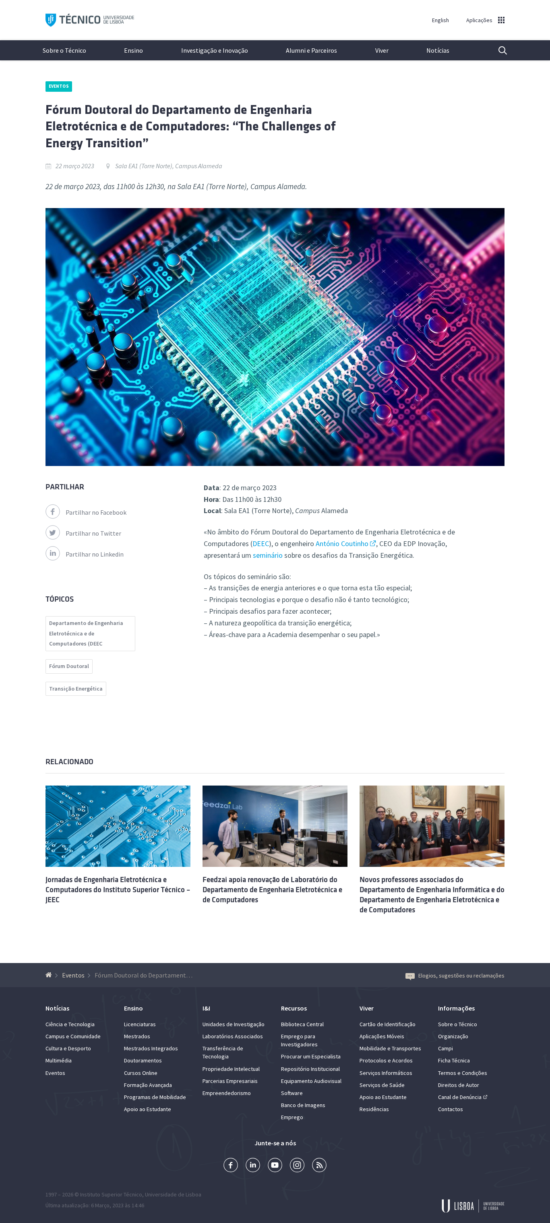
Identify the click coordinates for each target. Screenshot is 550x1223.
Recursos (294, 1008)
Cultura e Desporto (68, 1048)
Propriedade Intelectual (231, 1068)
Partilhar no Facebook (96, 512)
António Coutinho (342, 543)
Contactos (450, 1109)
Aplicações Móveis (382, 1036)
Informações (456, 1008)
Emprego (292, 1117)
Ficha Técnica (454, 1060)
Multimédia (58, 1060)
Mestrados (137, 1036)
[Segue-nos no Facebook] (230, 1166)
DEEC (260, 543)
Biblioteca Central (302, 1024)
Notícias (437, 50)
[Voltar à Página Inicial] (49, 975)
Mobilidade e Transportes (390, 1048)
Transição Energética (76, 688)
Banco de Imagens (303, 1105)
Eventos (59, 86)
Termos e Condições (462, 1073)
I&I (206, 1008)
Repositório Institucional (310, 1068)
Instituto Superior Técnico (111, 1194)
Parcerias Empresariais (230, 1081)
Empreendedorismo (227, 1093)
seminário (268, 555)
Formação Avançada (148, 1085)
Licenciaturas (140, 1024)
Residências (374, 1109)
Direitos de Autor (458, 1085)
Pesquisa (498, 50)
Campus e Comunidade (73, 1036)
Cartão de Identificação (388, 1024)
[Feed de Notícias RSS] (319, 1166)
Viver (382, 50)
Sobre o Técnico (64, 50)
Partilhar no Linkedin (95, 554)
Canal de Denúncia (460, 1097)
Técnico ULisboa (89, 20)
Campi (445, 1048)
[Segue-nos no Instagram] (297, 1166)
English (440, 20)
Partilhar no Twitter (93, 533)
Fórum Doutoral (69, 666)
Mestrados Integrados (151, 1048)
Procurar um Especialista (311, 1056)
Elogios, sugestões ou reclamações (461, 975)
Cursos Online (140, 1073)
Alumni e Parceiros (311, 50)
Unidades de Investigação (234, 1024)
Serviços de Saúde (382, 1085)
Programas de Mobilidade (155, 1097)
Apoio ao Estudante (147, 1109)
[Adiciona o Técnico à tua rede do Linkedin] (252, 1166)
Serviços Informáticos (386, 1073)
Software (292, 1093)
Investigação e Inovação (214, 50)
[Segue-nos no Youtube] (275, 1166)
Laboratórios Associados (233, 1036)
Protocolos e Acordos (386, 1060)
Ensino (133, 50)
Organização (453, 1036)
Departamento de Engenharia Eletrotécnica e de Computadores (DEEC (86, 633)
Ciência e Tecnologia (70, 1024)
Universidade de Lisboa (173, 1194)
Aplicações (479, 20)
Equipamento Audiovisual (311, 1081)
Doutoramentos (143, 1060)
